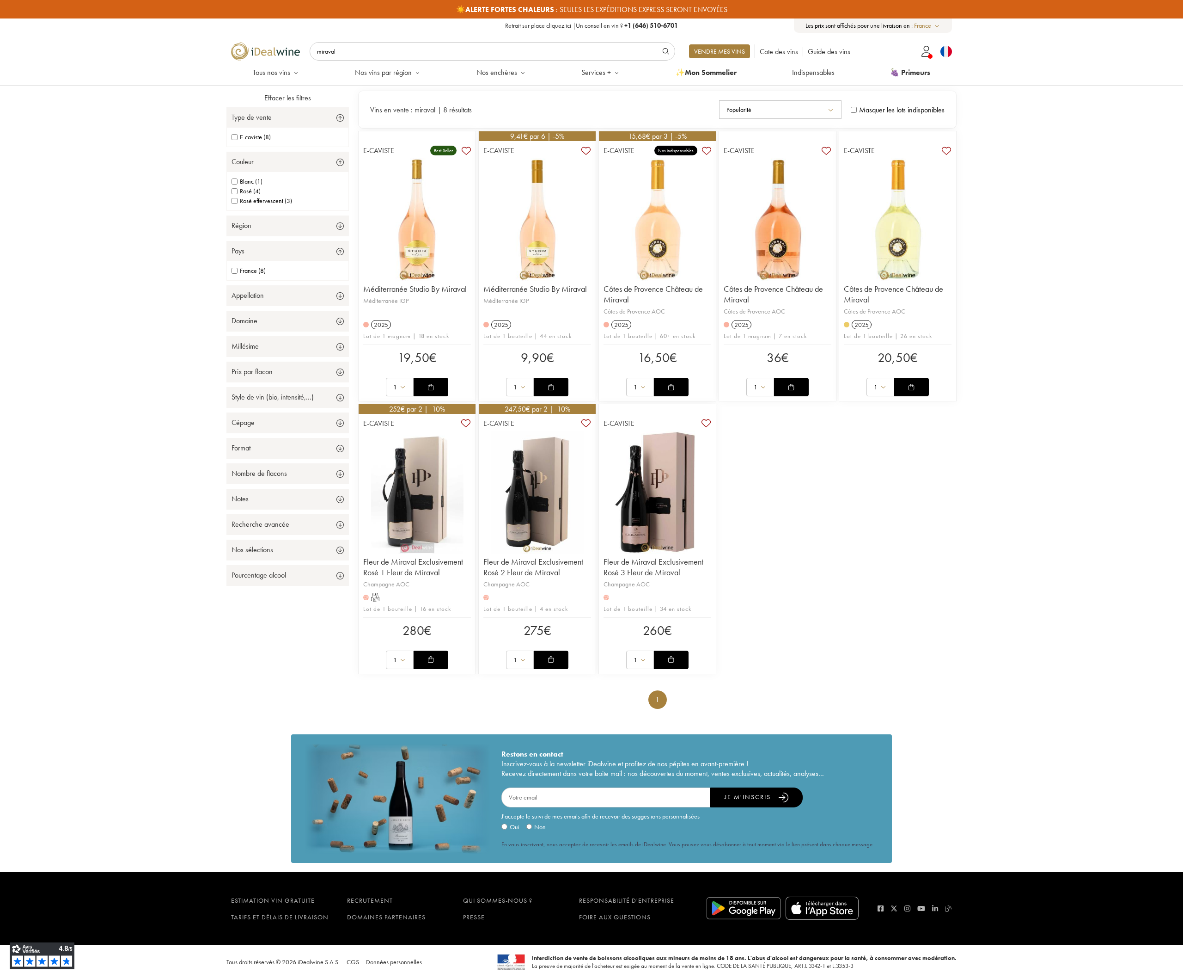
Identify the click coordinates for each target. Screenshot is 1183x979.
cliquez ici (558, 25)
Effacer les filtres (287, 98)
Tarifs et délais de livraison (280, 917)
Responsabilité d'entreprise (626, 900)
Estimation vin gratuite (273, 900)
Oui (514, 827)
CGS (353, 962)
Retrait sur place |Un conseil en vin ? (591, 25)
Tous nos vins (271, 72)
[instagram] (907, 908)
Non (540, 827)
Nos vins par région (383, 72)
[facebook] (881, 908)
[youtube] (921, 908)
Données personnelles (394, 962)
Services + (596, 72)
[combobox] (927, 26)
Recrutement (370, 900)
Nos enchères (496, 72)
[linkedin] (935, 908)
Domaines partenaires (386, 917)
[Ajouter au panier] (431, 387)
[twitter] (893, 908)
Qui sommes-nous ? (497, 900)
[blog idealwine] (948, 908)
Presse (474, 917)
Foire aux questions (615, 917)
